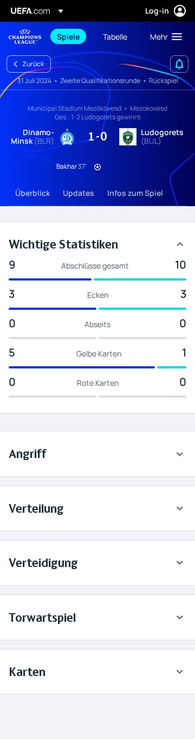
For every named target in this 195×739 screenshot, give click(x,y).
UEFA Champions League (25, 36)
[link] (68, 36)
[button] (163, 36)
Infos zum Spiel (135, 193)
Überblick (32, 193)
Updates (78, 193)
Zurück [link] (33, 63)
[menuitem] (71, 36)
